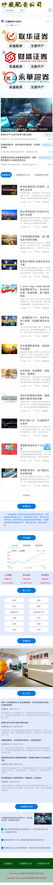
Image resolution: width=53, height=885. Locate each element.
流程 (39, 623)
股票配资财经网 (32, 878)
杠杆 (14, 606)
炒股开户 (48, 135)
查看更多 (26, 495)
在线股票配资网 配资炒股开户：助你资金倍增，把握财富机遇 (16, 818)
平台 (39, 617)
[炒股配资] (21, 4)
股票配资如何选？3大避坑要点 (35, 446)
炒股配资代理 (43, 863)
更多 (47, 21)
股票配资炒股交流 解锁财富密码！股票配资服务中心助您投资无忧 (18, 158)
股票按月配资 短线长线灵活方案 (35, 262)
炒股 (14, 623)
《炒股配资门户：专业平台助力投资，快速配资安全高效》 (34, 320)
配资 (14, 600)
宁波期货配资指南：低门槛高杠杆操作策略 (34, 238)
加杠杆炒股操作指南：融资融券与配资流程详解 (34, 397)
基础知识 (14, 612)
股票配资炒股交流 (45, 157)
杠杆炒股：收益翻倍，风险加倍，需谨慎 (34, 372)
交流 (14, 629)
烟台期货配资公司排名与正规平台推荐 (34, 213)
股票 (39, 606)
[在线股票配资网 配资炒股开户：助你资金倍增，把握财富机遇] (43, 819)
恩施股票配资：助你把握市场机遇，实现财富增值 (20, 146)
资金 (39, 600)
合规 (14, 617)
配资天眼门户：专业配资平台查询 (34, 421)
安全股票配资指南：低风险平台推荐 (34, 347)
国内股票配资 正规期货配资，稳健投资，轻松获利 (25, 129)
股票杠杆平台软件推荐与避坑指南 (16, 134)
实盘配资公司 (39, 612)
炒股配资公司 (47, 145)
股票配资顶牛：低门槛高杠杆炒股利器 (34, 471)
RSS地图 (30, 873)
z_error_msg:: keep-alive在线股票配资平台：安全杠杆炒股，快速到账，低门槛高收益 (35, 290)
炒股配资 (8, 863)
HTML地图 (39, 873)
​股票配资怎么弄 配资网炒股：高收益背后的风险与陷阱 (26, 847)
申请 (39, 629)
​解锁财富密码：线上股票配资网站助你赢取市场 (23, 839)
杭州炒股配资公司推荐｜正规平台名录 (34, 188)
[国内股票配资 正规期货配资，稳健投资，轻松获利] (26, 114)
